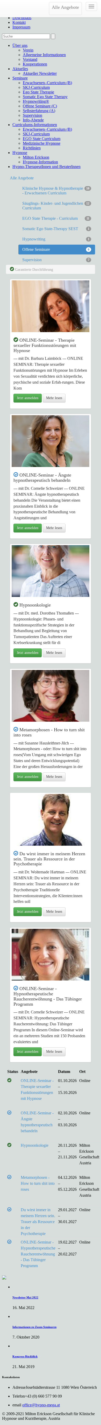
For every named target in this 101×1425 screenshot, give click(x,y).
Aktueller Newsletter (40, 73)
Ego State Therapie (38, 92)
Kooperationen (35, 64)
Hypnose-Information (40, 162)
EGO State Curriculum (41, 138)
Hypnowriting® (36, 101)
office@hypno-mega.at (41, 1405)
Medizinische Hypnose (41, 143)
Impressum (21, 27)
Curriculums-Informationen (34, 124)
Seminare (20, 78)
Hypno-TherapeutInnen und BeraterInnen (46, 166)
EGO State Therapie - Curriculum (55, 218)
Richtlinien (32, 148)
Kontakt (19, 22)
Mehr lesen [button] (54, 398)
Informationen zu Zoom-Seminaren (34, 1326)
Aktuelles (20, 69)
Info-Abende (33, 120)
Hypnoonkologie (34, 1145)
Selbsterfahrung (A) (39, 110)
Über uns (19, 45)
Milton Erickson (36, 157)
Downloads (21, 18)
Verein (28, 50)
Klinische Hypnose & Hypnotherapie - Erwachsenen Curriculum (55, 190)
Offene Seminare (55, 249)
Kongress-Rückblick (25, 1356)
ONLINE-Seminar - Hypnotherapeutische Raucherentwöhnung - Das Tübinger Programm (38, 1254)
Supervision (32, 115)
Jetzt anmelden (27, 398)
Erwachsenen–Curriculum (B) (47, 83)
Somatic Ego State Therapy (45, 96)
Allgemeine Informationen (44, 55)
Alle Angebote (65, 7)
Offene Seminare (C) (40, 106)
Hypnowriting (55, 239)
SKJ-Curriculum (36, 87)
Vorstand (30, 59)
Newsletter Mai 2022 (25, 1297)
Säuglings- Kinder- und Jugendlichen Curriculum (55, 205)
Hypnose (19, 152)
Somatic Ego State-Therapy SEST (55, 228)
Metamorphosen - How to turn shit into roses (38, 1183)
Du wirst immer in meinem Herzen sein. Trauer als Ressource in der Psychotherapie (38, 1222)
